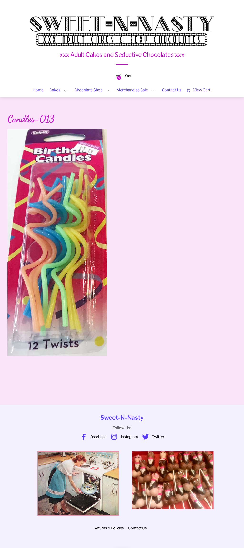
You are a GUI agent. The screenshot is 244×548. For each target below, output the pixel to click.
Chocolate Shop (88, 90)
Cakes (54, 90)
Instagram (129, 436)
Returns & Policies (109, 528)
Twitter (157, 436)
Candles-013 (31, 119)
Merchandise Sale (132, 90)
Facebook (98, 436)
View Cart (201, 90)
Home (38, 90)
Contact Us (171, 90)
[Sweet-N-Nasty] (122, 27)
